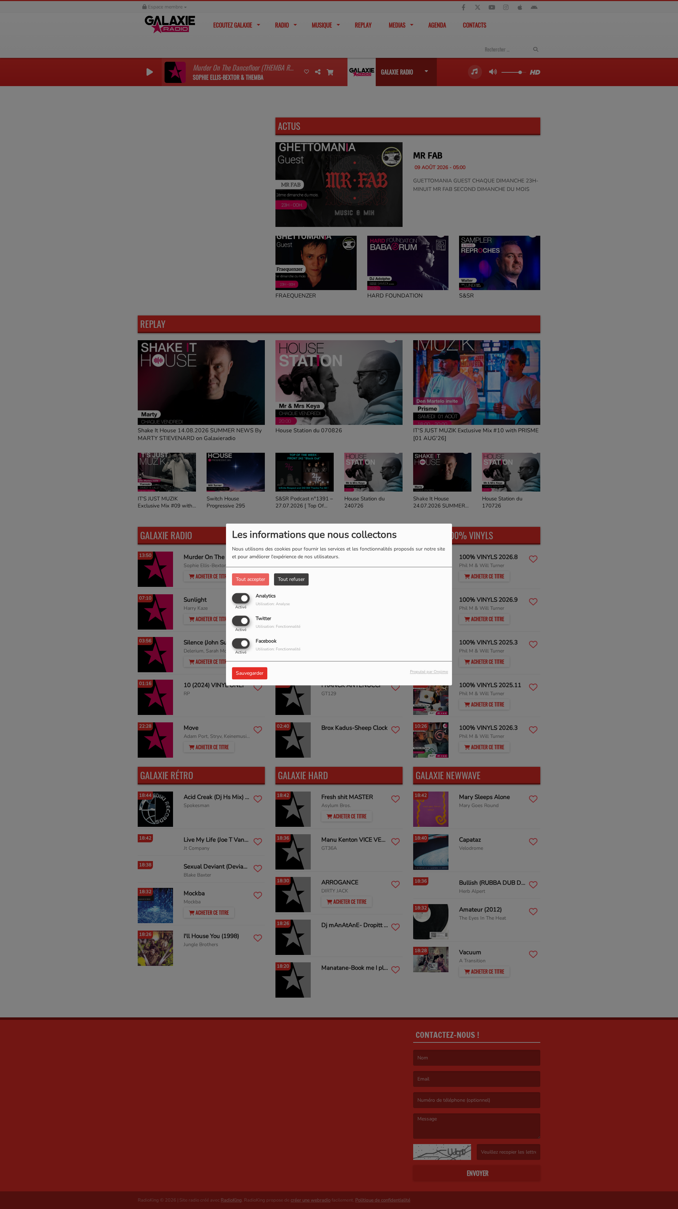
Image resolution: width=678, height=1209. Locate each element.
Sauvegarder (249, 673)
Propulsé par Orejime (429, 672)
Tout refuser (291, 579)
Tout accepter (250, 579)
